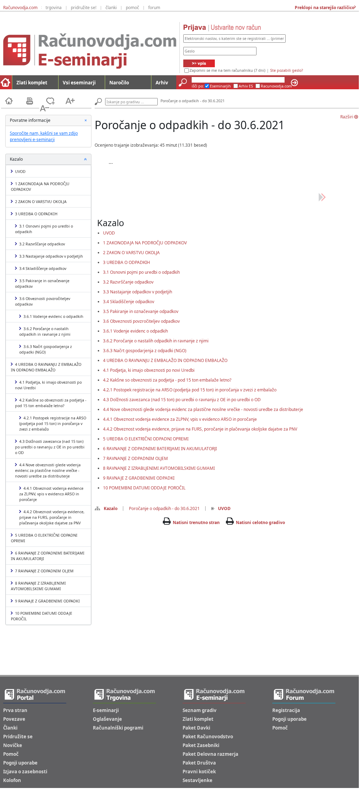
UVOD (20, 171)
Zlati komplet (31, 82)
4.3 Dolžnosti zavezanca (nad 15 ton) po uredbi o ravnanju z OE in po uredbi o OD (49, 447)
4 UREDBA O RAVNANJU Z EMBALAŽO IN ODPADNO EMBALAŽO (46, 367)
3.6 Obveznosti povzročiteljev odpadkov (42, 301)
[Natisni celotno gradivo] (35, 100)
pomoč (132, 8)
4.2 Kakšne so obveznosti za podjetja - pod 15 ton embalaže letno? (50, 403)
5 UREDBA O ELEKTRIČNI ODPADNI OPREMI (44, 538)
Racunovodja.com (276, 86)
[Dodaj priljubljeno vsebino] (55, 100)
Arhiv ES (246, 86)
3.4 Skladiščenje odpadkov (42, 268)
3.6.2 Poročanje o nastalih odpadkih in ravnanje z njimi (44, 331)
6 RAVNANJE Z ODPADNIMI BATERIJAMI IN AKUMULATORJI (47, 556)
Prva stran (15, 710)
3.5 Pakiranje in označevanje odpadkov (42, 283)
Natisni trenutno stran (196, 522)
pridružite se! (83, 8)
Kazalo (110, 508)
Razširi (347, 117)
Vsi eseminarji (79, 82)
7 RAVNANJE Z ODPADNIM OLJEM (44, 571)
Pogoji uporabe (20, 763)
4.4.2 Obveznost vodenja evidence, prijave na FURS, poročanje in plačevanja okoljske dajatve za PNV (51, 517)
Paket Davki (196, 728)
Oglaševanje (107, 719)
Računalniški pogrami (118, 728)
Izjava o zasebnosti (25, 771)
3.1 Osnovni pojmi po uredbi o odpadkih (44, 229)
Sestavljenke (197, 780)
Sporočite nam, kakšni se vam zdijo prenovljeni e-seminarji (44, 136)
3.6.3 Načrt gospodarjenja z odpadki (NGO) (45, 349)
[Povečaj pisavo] (74, 100)
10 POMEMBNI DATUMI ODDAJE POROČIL (41, 616)
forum (154, 8)
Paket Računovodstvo (208, 736)
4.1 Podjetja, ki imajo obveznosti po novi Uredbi (48, 385)
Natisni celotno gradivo (260, 522)
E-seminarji (106, 710)
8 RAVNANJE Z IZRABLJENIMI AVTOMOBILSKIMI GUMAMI (38, 586)
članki (111, 8)
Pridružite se (18, 736)
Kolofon (12, 780)
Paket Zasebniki (201, 745)
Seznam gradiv (200, 710)
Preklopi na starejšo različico (324, 8)
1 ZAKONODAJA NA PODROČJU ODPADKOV (40, 186)
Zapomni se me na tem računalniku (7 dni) (227, 70)
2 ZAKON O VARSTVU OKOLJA (41, 201)
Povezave (14, 719)
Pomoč (11, 754)
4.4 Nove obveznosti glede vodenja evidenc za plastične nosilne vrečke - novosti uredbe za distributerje (48, 470)
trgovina (54, 8)
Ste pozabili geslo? (286, 70)
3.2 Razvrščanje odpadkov (42, 244)
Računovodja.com (20, 8)
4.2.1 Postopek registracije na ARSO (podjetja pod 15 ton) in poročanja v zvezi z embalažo (52, 424)
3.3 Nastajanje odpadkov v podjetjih (51, 256)
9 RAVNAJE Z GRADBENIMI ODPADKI (47, 601)
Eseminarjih (220, 86)
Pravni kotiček (199, 771)
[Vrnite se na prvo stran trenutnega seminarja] (15, 100)
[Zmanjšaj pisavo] (44, 108)
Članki (10, 728)
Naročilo (119, 82)
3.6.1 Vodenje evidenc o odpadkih (53, 316)
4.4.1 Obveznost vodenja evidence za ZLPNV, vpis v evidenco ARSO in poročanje (51, 494)
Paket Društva (199, 763)
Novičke (12, 745)
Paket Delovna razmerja (210, 754)
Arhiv (162, 82)
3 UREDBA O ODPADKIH (36, 213)
